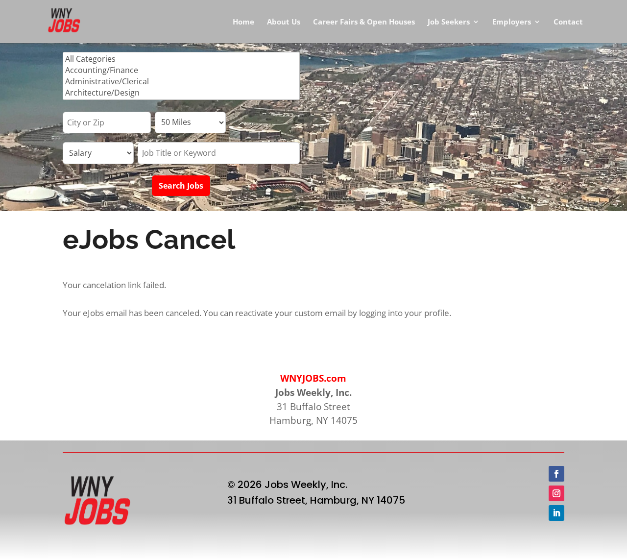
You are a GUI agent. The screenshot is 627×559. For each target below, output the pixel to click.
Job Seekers (449, 22)
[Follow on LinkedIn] (556, 513)
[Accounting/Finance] (181, 70)
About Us (283, 22)
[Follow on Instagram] (556, 493)
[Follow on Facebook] (556, 474)
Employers (511, 22)
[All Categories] (181, 59)
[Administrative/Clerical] (181, 81)
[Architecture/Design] (181, 92)
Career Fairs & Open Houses (364, 22)
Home (243, 22)
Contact (568, 22)
